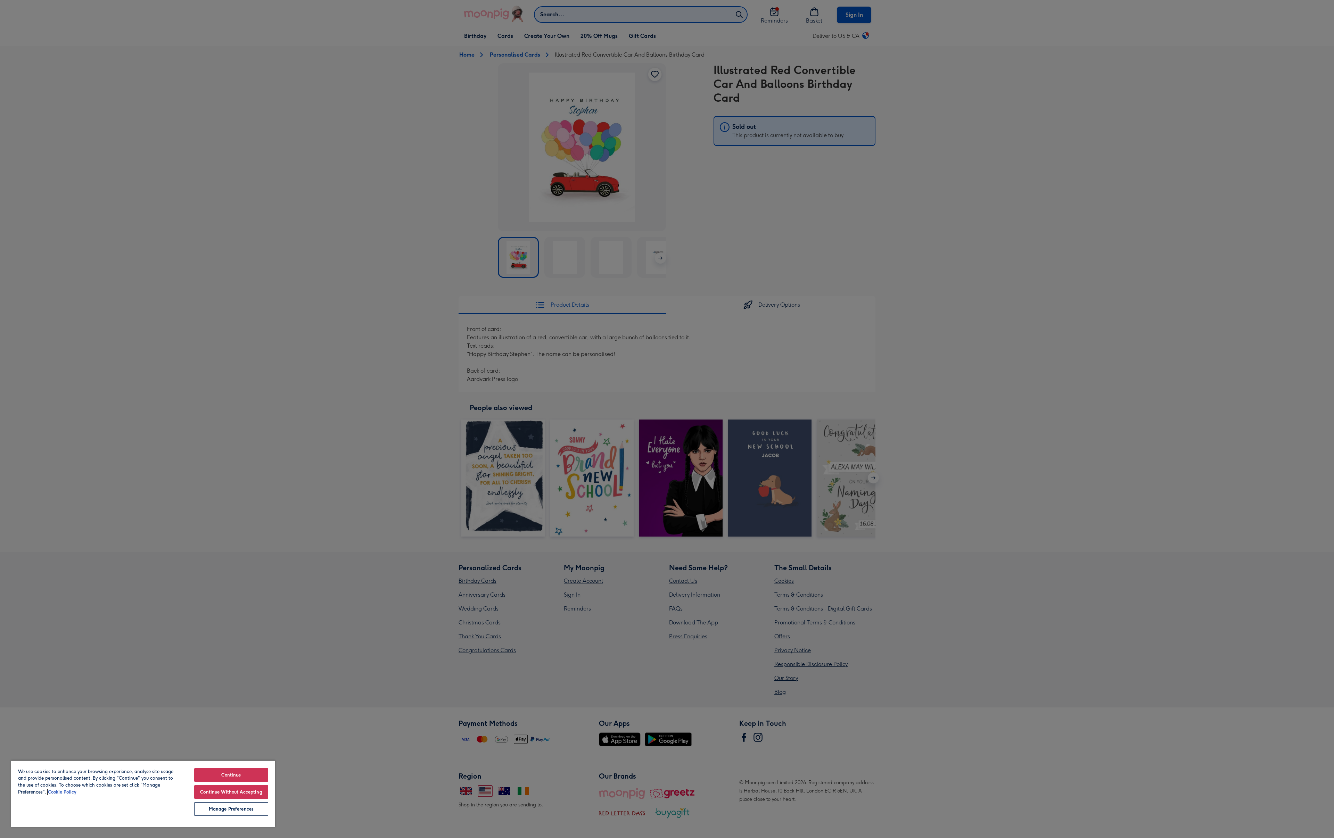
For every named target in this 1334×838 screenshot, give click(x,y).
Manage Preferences (231, 809)
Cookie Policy (62, 792)
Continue (231, 775)
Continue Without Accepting (231, 792)
